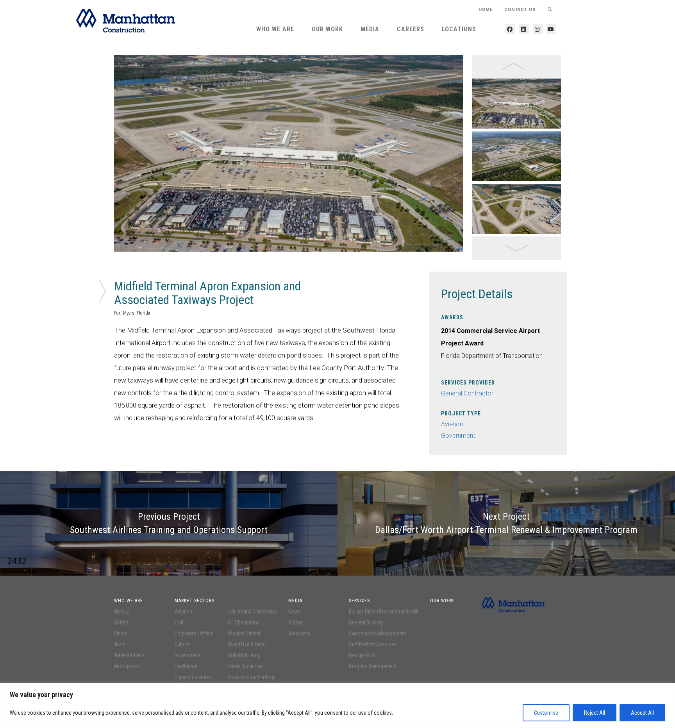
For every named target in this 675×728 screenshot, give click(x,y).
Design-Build (362, 655)
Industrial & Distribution (252, 611)
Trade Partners (129, 655)
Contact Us (520, 9)
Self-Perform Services (372, 644)
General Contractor (467, 393)
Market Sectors (194, 600)
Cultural (183, 644)
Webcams (299, 633)
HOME (486, 9)
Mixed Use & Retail (246, 644)
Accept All (642, 713)
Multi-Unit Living (244, 655)
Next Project (506, 523)
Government (458, 435)
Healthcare (186, 666)
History (121, 611)
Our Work (327, 29)
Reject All (594, 713)
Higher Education (193, 677)
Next (469, 157)
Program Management (372, 666)
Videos (296, 622)
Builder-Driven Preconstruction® (383, 611)
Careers (410, 29)
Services (359, 600)
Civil (179, 622)
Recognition (127, 666)
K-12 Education (243, 622)
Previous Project (169, 523)
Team (120, 644)
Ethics (120, 633)
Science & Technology (251, 677)
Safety (121, 622)
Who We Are (275, 29)
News (294, 611)
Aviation (452, 424)
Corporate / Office (194, 633)
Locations (459, 29)
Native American (244, 666)
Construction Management (377, 633)
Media (370, 29)
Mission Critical (243, 633)
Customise (546, 713)
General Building (366, 622)
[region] (337, 705)
